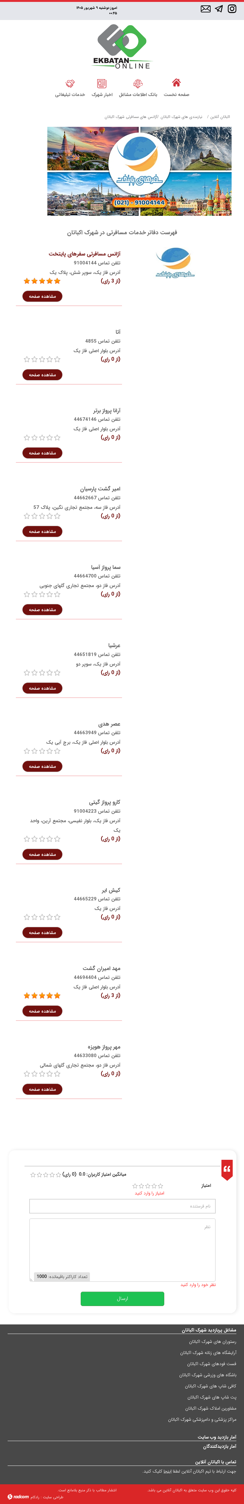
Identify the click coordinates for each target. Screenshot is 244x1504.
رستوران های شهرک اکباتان (212, 1341)
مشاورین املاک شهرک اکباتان (210, 1408)
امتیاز (206, 1185)
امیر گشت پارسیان (100, 489)
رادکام (34, 1497)
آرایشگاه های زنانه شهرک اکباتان (208, 1352)
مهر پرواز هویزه (104, 1047)
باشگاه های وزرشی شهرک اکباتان (207, 1374)
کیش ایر (111, 890)
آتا (118, 332)
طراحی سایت (53, 1497)
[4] (154, 1186)
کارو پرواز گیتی (104, 802)
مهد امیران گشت (101, 968)
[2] (141, 1186)
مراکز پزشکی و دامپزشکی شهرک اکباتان (202, 1419)
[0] (27, 359)
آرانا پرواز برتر (106, 411)
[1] (135, 1186)
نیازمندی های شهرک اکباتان (181, 117)
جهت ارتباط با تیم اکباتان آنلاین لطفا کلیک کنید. (189, 1471)
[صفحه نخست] (176, 83)
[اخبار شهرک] (102, 83)
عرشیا (114, 645)
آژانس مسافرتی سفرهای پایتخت (84, 254)
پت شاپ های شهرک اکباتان (211, 1397)
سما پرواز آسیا (105, 567)
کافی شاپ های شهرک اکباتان (210, 1386)
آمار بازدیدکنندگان (219, 1446)
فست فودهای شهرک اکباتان (211, 1363)
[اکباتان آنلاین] (122, 47)
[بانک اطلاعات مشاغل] (138, 83)
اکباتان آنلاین (220, 117)
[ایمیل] (205, 9)
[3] (148, 1186)
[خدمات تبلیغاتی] (70, 83)
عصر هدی (109, 724)
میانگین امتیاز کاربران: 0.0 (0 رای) (94, 1174)
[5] (27, 281)
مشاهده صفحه (42, 296)
